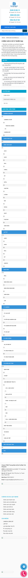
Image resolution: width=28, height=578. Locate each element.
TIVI (5, 450)
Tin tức (6, 103)
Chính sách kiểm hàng (8, 511)
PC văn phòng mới (9, 357)
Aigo (5, 151)
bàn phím (6, 369)
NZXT (5, 213)
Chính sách (7, 95)
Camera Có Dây (8, 119)
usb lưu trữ (7, 438)
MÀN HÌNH (6, 269)
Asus (5, 157)
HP (4, 175)
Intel (5, 182)
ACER (5, 238)
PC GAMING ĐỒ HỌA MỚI (10, 325)
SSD (6, 413)
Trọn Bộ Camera (10, 125)
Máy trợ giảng (8, 425)
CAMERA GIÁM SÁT (8, 113)
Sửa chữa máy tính (9, 444)
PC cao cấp (7, 313)
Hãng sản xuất (8, 144)
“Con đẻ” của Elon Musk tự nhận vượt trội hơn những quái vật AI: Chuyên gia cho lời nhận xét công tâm (13, 69)
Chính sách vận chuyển (9, 504)
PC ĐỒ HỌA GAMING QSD (10, 319)
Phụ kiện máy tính (8, 363)
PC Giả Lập (7, 332)
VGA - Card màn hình (11, 419)
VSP (5, 300)
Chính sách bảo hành (8, 509)
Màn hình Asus (8, 282)
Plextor (6, 219)
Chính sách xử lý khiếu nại (9, 502)
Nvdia (5, 207)
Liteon (5, 194)
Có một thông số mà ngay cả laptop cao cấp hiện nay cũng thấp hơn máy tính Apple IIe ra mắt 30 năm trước (13, 83)
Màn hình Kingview (9, 288)
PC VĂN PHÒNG (7, 338)
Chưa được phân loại (9, 99)
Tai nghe (6, 431)
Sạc (7, 406)
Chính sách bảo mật (8, 514)
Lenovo (6, 263)
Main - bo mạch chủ (11, 400)
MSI (5, 200)
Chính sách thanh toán (9, 499)
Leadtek (6, 188)
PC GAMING (6, 307)
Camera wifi (7, 132)
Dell (5, 163)
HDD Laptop (9, 394)
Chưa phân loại (8, 138)
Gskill (5, 169)
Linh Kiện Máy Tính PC (10, 382)
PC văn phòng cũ (8, 350)
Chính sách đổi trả (8, 507)
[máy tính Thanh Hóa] (14, 4)
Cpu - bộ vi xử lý (10, 388)
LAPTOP (6, 232)
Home (3, 37)
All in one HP (7, 344)
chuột (5, 375)
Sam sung (6, 225)
